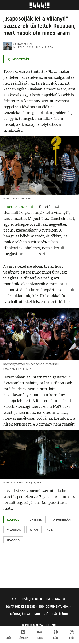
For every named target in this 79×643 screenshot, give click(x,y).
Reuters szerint (20, 206)
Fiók (72, 637)
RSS (37, 614)
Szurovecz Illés (23, 44)
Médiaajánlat (20, 614)
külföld (19, 47)
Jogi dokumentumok (54, 606)
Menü (7, 637)
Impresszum (55, 599)
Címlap (23, 637)
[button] (13, 519)
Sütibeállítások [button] (56, 614)
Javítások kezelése (20, 606)
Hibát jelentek (31, 599)
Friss (39, 637)
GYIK (13, 599)
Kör (55, 637)
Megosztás (20, 59)
